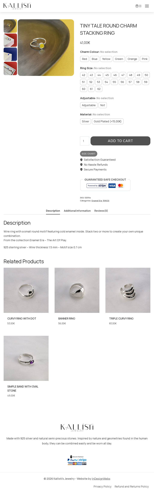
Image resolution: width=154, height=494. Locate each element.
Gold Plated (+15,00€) (108, 121)
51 (83, 82)
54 (106, 82)
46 (115, 75)
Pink (144, 59)
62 (98, 89)
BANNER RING (66, 318)
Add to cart (120, 141)
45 (107, 75)
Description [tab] (53, 210)
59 (145, 82)
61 (91, 89)
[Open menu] (146, 6)
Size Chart (88, 153)
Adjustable (89, 105)
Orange (132, 59)
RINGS (106, 200)
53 (98, 82)
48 (130, 75)
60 (83, 89)
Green (119, 59)
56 (122, 82)
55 (114, 82)
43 (91, 75)
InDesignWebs (101, 478)
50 (146, 75)
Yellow (106, 59)
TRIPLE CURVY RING (121, 318)
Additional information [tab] (77, 210)
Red (84, 59)
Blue (94, 59)
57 (130, 82)
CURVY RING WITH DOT (21, 318)
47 (122, 75)
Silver (85, 121)
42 (83, 75)
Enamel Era (97, 200)
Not (102, 105)
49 (138, 75)
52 (90, 82)
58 (137, 82)
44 (99, 75)
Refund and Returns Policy (132, 486)
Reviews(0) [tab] (101, 210)
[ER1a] (46, 47)
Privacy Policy (102, 486)
